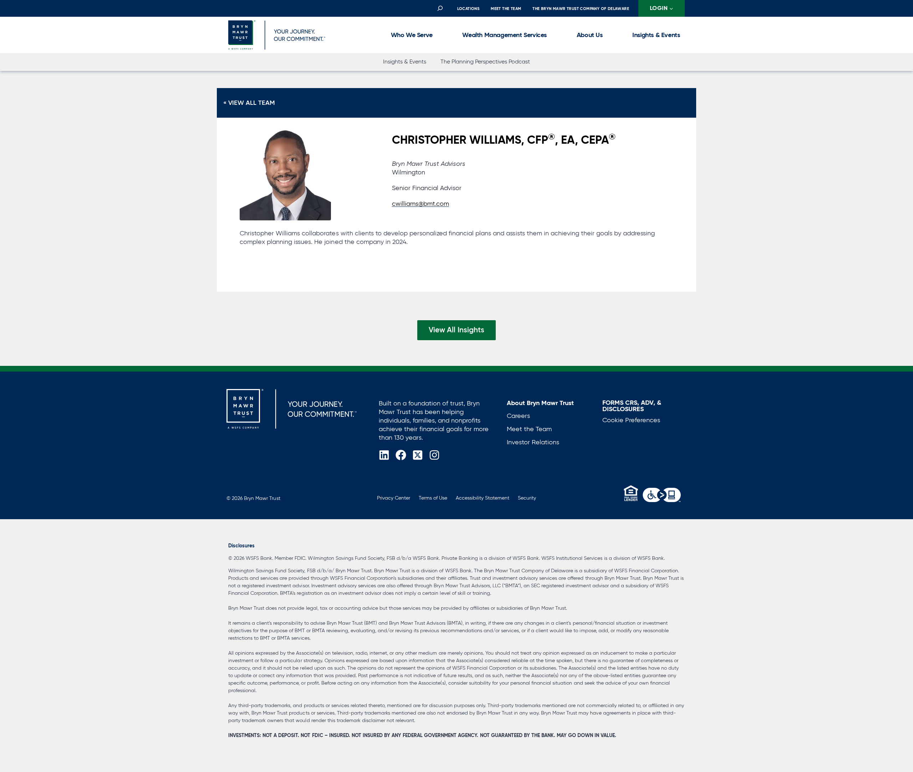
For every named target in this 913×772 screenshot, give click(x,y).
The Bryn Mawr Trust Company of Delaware (580, 8)
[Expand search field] (440, 8)
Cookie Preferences (631, 420)
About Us (590, 35)
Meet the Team (506, 8)
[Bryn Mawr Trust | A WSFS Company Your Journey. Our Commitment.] (291, 409)
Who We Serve (412, 35)
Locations (468, 8)
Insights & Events (656, 35)
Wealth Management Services (504, 35)
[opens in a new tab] (662, 495)
